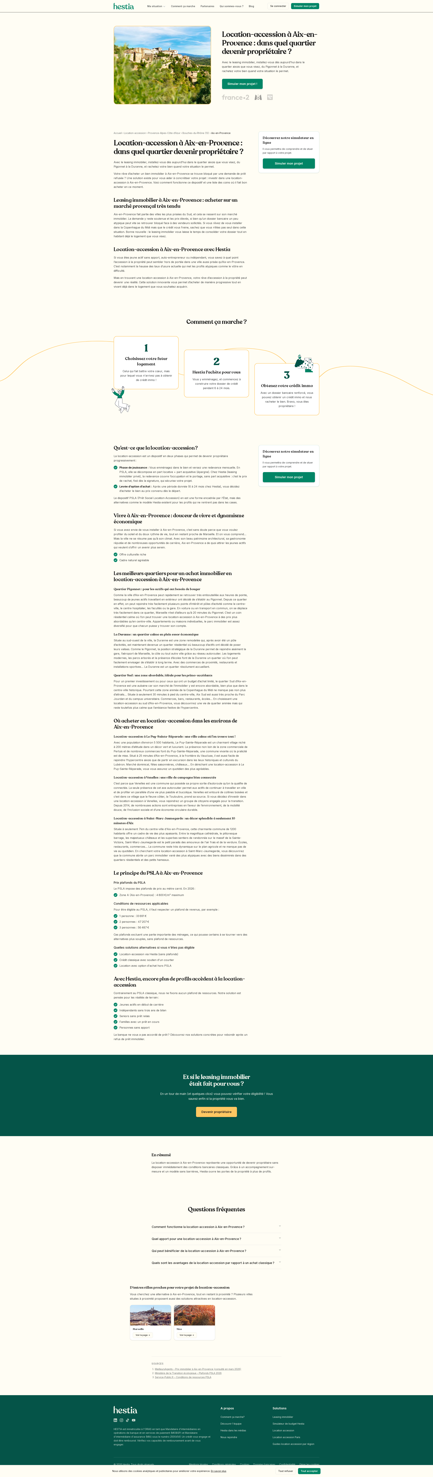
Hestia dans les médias (233, 1430)
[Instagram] (121, 1420)
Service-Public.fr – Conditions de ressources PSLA (183, 1377)
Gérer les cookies (309, 1464)
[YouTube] (133, 1420)
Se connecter (278, 6)
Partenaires (207, 6)
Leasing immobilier (283, 1416)
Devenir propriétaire (216, 1112)
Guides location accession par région (293, 1444)
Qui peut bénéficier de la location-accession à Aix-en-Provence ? (199, 1251)
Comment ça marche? (233, 1416)
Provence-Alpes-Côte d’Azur (164, 133)
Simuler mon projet (305, 6)
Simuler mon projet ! (242, 84)
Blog (251, 6)
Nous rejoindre (229, 1437)
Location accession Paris (286, 1437)
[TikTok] (127, 1420)
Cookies (244, 1464)
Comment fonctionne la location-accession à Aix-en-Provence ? (198, 1227)
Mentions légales (198, 1464)
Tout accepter (309, 1471)
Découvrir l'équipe (231, 1423)
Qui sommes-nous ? (231, 6)
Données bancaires (264, 1464)
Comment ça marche (183, 6)
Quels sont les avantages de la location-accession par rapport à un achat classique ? (213, 1263)
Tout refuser (285, 1471)
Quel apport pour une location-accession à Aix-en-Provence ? (196, 1239)
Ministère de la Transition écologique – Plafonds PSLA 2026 (188, 1373)
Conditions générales (224, 1464)
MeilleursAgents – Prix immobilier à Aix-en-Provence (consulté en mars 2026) (198, 1369)
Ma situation (154, 6)
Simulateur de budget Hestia (288, 1423)
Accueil (118, 133)
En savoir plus (218, 1471)
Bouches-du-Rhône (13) (196, 133)
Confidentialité (287, 1464)
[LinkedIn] (115, 1420)
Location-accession (135, 133)
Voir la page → (143, 1335)
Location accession (283, 1430)
